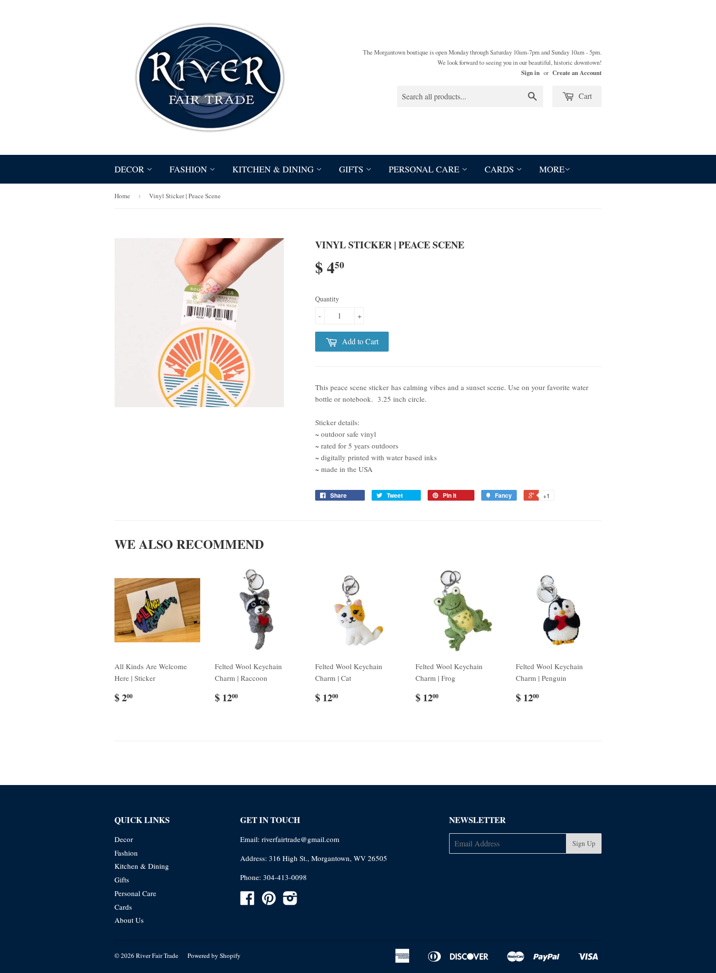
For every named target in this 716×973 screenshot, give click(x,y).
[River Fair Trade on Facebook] (247, 901)
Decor (130, 169)
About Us (129, 920)
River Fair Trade (157, 955)
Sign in (530, 72)
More (552, 169)
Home (122, 195)
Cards (500, 169)
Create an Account (577, 72)
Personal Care (425, 169)
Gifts (352, 169)
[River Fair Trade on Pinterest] (269, 901)
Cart (584, 96)
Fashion (189, 169)
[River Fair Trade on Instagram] (290, 901)
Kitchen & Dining (274, 169)
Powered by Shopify (214, 955)
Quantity (327, 298)
